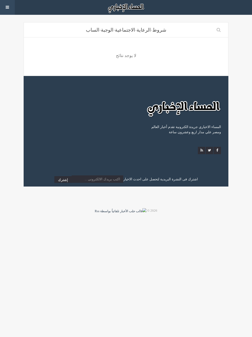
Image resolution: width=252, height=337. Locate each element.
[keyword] (219, 29)
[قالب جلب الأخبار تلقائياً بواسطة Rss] (120, 210)
